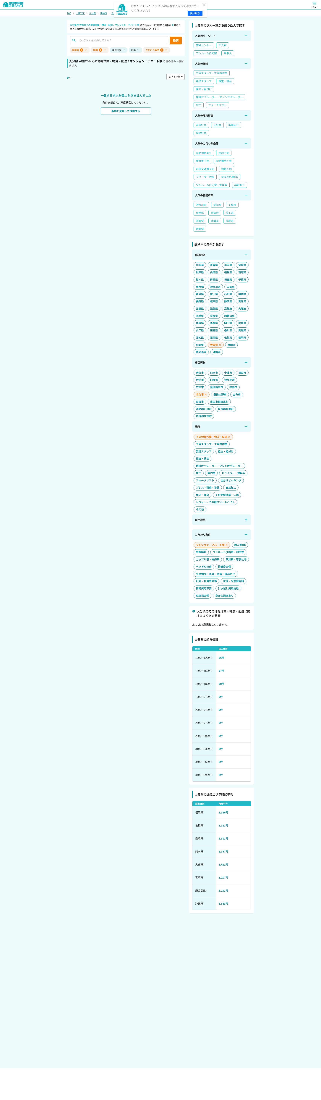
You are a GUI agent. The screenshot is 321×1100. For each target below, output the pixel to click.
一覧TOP (80, 13)
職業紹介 (233, 125)
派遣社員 (201, 125)
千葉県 (232, 205)
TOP (69, 13)
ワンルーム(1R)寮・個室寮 (211, 185)
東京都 (200, 213)
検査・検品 (225, 81)
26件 (221, 658)
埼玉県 (230, 213)
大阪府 (215, 213)
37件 (221, 671)
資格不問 (226, 169)
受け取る (195, 13)
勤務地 (77, 50)
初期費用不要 (224, 161)
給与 (133, 50)
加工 (198, 105)
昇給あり (239, 185)
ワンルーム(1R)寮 (206, 53)
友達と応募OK (229, 177)
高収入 (228, 53)
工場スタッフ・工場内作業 (211, 73)
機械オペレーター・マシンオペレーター (219, 97)
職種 (97, 50)
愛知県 (217, 205)
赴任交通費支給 (205, 169)
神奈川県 (201, 205)
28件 (221, 684)
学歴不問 (224, 153)
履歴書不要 (202, 161)
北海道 (215, 221)
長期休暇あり (204, 153)
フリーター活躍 (205, 177)
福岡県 (200, 221)
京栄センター (204, 45)
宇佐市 (103, 13)
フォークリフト (217, 105)
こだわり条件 (154, 50)
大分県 (92, 13)
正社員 (217, 125)
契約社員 (201, 133)
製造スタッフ (204, 81)
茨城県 (230, 221)
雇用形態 (116, 50)
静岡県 (200, 229)
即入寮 (222, 45)
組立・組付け (204, 89)
